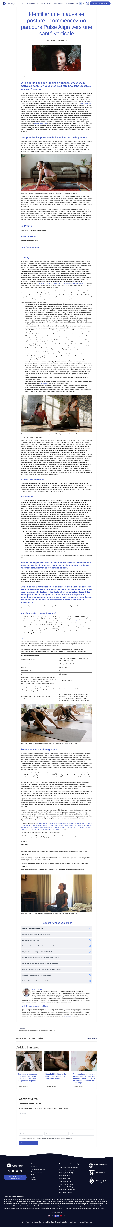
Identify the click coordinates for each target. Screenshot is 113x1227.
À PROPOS (32, 3)
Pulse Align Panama (65, 1192)
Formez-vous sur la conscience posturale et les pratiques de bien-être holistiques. (62, 283)
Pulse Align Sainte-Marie (67, 1190)
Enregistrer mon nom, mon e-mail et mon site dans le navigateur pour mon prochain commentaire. (47, 1138)
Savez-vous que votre (40, 123)
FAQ (55, 3)
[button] (33, 1038)
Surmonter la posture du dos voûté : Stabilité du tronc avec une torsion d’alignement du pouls (27, 1077)
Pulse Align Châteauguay (67, 1173)
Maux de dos (44, 383)
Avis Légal (88, 1222)
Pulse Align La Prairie (66, 1184)
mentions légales (67, 1016)
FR (80, 3)
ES (83, 3)
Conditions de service (76, 1222)
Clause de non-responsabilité (14, 1196)
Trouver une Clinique (66, 3)
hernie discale (76, 621)
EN (77, 3)
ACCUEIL (25, 3)
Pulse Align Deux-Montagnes (68, 1167)
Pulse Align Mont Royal (66, 1187)
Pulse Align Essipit (65, 1178)
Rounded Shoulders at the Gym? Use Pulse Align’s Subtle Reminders (55, 1076)
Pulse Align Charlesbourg (67, 1170)
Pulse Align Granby (65, 1181)
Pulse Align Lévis (64, 1175)
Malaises (42, 3)
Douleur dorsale (92, 1038)
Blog (51, 3)
